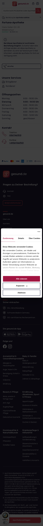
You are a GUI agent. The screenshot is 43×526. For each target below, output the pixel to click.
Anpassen (20, 286)
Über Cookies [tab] (34, 238)
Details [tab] (21, 238)
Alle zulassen (21, 279)
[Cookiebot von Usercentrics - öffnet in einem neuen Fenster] (30, 231)
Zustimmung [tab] (8, 238)
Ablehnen (22, 293)
